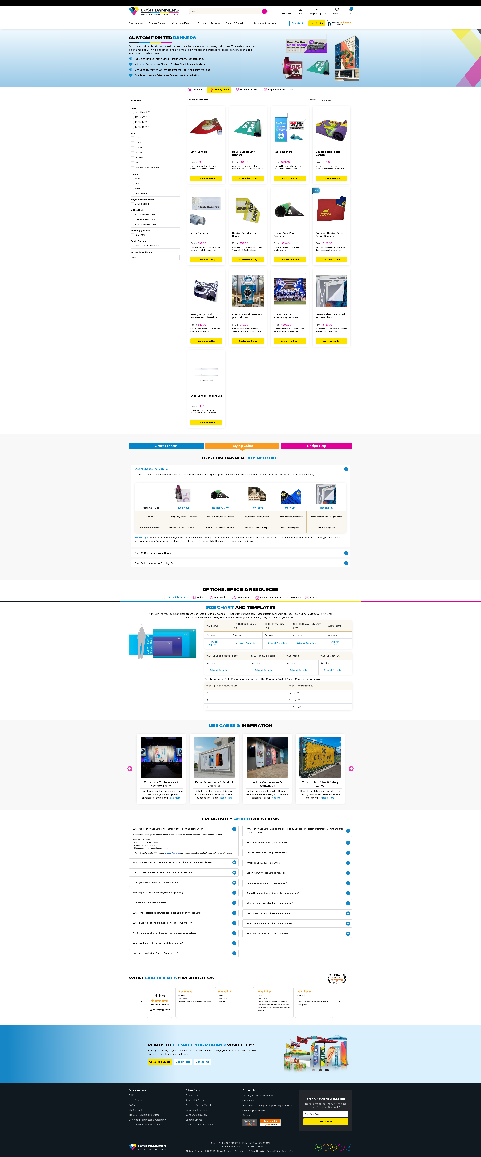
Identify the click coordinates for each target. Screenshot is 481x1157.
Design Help (316, 446)
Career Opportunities (253, 1110)
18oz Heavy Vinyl (220, 508)
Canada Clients (194, 1120)
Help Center (135, 1100)
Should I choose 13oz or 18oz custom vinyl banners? (273, 893)
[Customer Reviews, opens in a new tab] (339, 23)
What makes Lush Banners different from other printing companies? (168, 829)
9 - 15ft (138, 148)
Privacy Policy (273, 1151)
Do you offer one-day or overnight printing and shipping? (162, 872)
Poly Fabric (257, 508)
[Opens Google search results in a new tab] (249, 1122)
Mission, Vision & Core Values (258, 1096)
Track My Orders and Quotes (145, 1115)
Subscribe (326, 1121)
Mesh (137, 188)
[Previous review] (141, 1000)
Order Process (166, 446)
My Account (135, 1110)
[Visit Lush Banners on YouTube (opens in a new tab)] (326, 1147)
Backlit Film (326, 508)
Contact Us (202, 1062)
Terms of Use (288, 1151)
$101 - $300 (141, 117)
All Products (135, 1095)
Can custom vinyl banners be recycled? (267, 873)
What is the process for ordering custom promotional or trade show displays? (173, 862)
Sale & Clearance (345, 3)
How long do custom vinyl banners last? (267, 883)
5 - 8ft (138, 143)
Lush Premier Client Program (144, 1125)
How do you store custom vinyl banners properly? (158, 893)
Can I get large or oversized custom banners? (156, 883)
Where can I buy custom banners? (264, 863)
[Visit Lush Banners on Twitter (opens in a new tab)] (349, 1147)
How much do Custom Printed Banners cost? (155, 953)
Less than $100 (143, 112)
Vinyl (137, 178)
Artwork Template (212, 643)
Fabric (138, 183)
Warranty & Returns (196, 1110)
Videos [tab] (313, 597)
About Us (248, 1090)
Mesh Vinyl (291, 508)
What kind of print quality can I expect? (267, 843)
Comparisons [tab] (244, 597)
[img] (159, 1000)
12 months (140, 235)
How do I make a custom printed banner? (268, 853)
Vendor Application (196, 1115)
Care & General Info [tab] (270, 597)
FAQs (132, 1105)
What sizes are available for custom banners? (270, 903)
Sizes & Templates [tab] (178, 597)
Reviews (246, 1115)
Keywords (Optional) (141, 252)
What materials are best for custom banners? (270, 923)
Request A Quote (195, 1100)
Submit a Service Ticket (198, 1105)
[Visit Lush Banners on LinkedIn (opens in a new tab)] (318, 1147)
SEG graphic (141, 193)
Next (351, 768)
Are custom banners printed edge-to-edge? (269, 913)
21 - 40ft (139, 158)
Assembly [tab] (295, 597)
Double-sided (142, 204)
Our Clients (248, 1101)
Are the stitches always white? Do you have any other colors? (164, 933)
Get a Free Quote (159, 1062)
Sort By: (312, 100)
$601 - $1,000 (142, 127)
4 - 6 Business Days (145, 219)
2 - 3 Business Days (145, 214)
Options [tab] (201, 597)
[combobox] (334, 100)
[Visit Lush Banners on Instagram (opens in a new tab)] (333, 1147)
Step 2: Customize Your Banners (154, 553)
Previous (129, 768)
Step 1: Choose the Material (151, 469)
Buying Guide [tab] (222, 90)
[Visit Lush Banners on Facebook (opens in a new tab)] (341, 1147)
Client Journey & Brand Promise (249, 1151)
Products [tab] (197, 90)
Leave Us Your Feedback (199, 1125)
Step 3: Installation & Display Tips (155, 563)
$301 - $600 (141, 122)
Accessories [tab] (220, 597)
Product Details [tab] (248, 90)
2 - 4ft (138, 138)
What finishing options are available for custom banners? (162, 923)
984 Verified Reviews (160, 1004)
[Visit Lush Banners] (147, 1147)
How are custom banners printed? (150, 903)
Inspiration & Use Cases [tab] (280, 90)
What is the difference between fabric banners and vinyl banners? (167, 913)
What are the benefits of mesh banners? (267, 934)
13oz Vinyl (183, 508)
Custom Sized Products (147, 168)
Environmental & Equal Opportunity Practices (267, 1106)
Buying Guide (242, 446)
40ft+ (138, 163)
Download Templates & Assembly (147, 1120)
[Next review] (339, 1000)
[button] (136, 23)
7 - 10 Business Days (145, 224)
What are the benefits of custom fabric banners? (158, 943)
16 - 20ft (139, 153)
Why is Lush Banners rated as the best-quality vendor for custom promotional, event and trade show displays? (296, 831)
